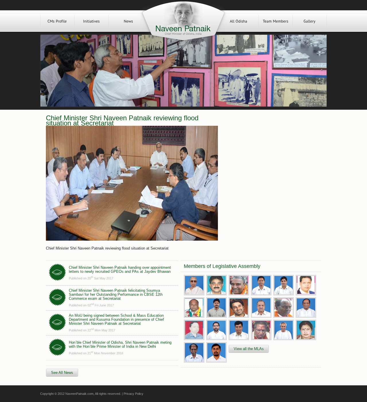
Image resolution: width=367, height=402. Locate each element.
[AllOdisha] (238, 21)
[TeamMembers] (275, 21)
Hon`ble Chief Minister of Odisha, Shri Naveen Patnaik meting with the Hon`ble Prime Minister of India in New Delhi (120, 344)
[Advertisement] (269, 155)
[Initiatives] (91, 21)
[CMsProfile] (57, 21)
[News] (128, 21)
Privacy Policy (133, 393)
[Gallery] (310, 21)
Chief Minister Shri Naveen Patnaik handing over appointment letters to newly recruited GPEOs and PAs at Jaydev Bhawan (120, 269)
